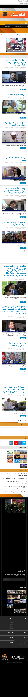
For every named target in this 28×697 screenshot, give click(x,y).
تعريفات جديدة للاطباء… (16, 94)
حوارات (11, 637)
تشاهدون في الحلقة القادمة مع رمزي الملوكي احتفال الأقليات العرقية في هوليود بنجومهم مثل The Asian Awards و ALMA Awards (15, 270)
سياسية (11, 628)
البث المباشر (24, 645)
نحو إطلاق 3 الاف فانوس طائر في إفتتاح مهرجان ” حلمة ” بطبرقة (16, 62)
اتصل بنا (11, 642)
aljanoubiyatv (18, 67)
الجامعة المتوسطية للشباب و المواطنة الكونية (14, 223)
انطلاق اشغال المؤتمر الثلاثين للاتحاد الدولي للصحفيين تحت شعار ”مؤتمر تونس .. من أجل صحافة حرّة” (14, 310)
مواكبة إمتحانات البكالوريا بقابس (16, 159)
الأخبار (11, 618)
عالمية (11, 624)
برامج (25, 637)
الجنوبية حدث (24, 642)
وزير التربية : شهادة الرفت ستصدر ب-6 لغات (15, 344)
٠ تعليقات (23, 68)
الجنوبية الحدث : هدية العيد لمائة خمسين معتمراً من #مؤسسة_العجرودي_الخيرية (14, 389)
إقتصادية (11, 622)
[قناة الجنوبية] (14, 14)
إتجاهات (25, 640)
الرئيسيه (25, 34)
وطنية (11, 620)
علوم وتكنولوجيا (10, 632)
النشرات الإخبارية (23, 644)
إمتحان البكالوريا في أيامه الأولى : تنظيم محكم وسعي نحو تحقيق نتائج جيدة (15, 190)
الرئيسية (25, 618)
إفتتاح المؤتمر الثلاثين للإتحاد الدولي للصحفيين (14, 123)
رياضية (11, 626)
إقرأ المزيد (23, 89)
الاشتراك (6, 579)
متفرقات (25, 632)
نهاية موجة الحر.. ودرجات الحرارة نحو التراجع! (14, 478)
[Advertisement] (14, 551)
